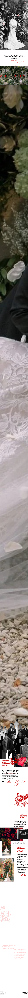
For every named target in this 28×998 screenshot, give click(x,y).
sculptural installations (10, 773)
